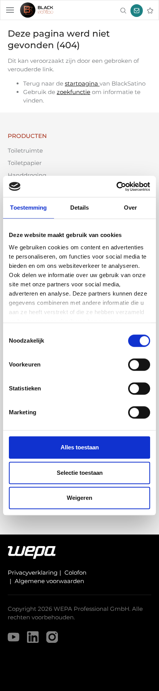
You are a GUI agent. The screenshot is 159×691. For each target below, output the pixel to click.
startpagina (82, 83)
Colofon (75, 572)
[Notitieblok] (150, 11)
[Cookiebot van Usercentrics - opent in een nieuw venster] (116, 187)
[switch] (139, 364)
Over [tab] (130, 207)
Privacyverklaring (33, 572)
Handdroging (27, 175)
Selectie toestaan (80, 472)
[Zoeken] (123, 11)
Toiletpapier (25, 162)
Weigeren (79, 497)
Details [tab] (79, 207)
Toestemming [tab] (28, 207)
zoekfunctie (73, 92)
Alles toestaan (80, 447)
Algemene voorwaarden (49, 581)
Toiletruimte (25, 150)
